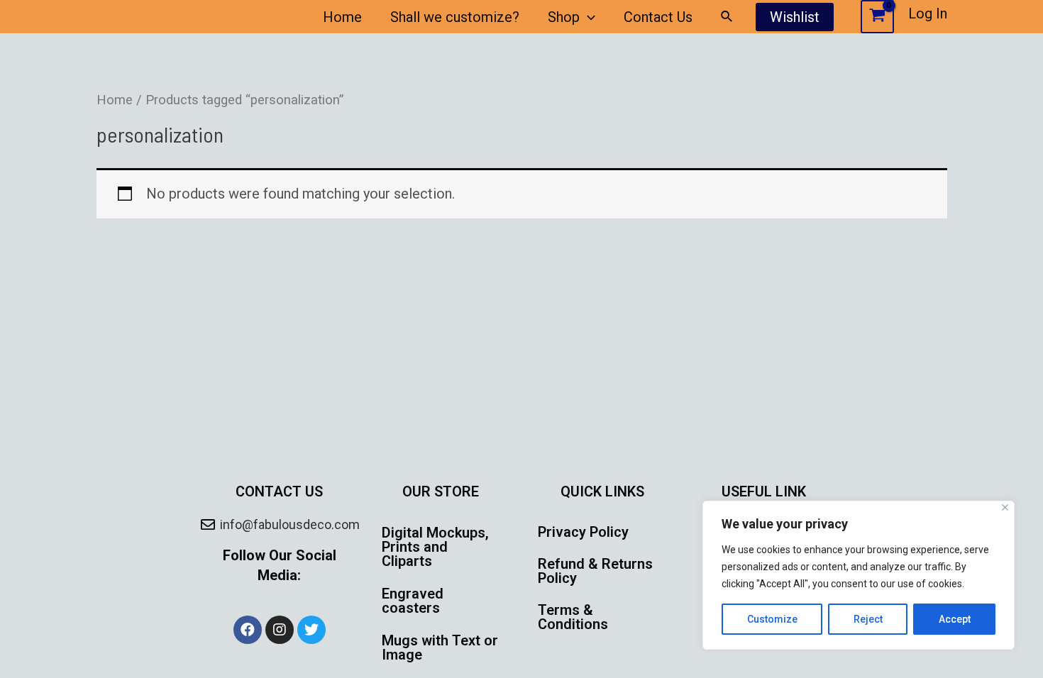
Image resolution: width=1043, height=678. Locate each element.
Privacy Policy (583, 531)
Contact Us (658, 17)
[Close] (1005, 507)
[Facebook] (247, 630)
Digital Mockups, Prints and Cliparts (435, 546)
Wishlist (795, 17)
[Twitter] (311, 630)
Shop (564, 17)
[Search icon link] (727, 17)
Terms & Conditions (573, 617)
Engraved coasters (412, 600)
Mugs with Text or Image (440, 647)
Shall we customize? (454, 17)
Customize (772, 619)
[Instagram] (279, 630)
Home (342, 17)
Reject (868, 619)
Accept (955, 619)
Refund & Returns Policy (595, 571)
